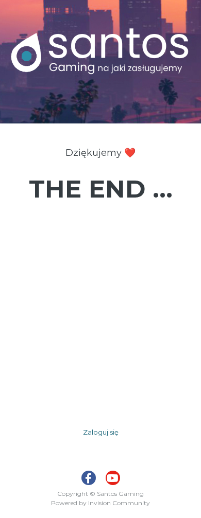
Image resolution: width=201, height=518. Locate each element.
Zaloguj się (101, 432)
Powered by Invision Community (100, 503)
